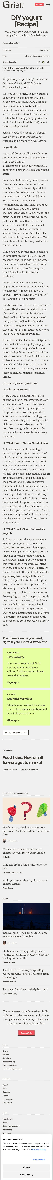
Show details (39, 1159)
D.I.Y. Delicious (32, 83)
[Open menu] (48, 4)
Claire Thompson (10, 769)
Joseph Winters (9, 981)
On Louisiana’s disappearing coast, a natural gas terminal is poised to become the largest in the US (26, 955)
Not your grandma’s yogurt (25, 428)
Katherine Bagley (10, 993)
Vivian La (6, 857)
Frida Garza (13, 841)
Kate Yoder (12, 943)
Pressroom (7, 1103)
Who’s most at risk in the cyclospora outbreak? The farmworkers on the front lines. (26, 831)
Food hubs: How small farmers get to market (23, 760)
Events (5, 1122)
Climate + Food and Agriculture (37, 56)
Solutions (7, 1058)
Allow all (26, 1167)
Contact (6, 1092)
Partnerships (8, 1099)
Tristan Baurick (9, 962)
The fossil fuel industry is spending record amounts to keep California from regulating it (26, 974)
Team (5, 1088)
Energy (6, 1051)
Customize (25, 1175)
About (5, 1085)
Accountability (9, 1061)
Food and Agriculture (29, 769)
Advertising (7, 1129)
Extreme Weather (10, 1065)
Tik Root (6, 872)
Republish (7, 1133)
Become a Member (11, 1126)
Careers (6, 1095)
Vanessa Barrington (11, 43)
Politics (6, 1054)
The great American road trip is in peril (25, 989)
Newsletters (8, 1119)
